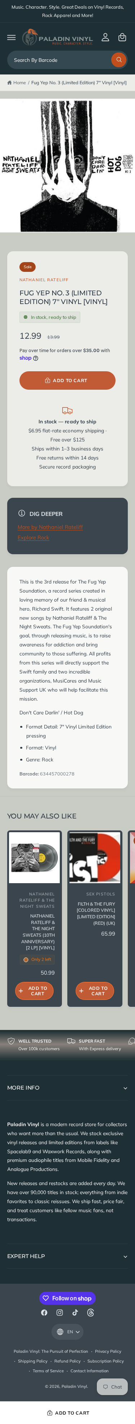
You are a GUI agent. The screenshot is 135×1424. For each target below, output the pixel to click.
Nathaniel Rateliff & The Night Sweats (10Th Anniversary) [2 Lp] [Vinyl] (38, 931)
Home (19, 82)
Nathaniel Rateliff (43, 279)
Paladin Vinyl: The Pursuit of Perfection (51, 1351)
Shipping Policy (33, 1361)
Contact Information (90, 1370)
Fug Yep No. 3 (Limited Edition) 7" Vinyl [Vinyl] (79, 82)
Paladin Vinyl (74, 1386)
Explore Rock (33, 537)
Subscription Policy (105, 1361)
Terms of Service (48, 1370)
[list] (67, 1045)
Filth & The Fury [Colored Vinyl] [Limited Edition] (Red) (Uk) (96, 913)
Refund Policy (67, 1361)
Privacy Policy (108, 1351)
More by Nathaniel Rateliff (50, 526)
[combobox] (67, 60)
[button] (11, 37)
